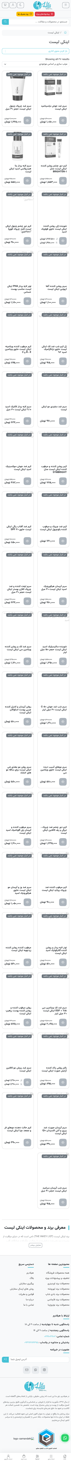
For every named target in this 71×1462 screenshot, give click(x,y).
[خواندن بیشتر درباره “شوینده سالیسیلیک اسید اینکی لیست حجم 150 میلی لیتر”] (63, 661)
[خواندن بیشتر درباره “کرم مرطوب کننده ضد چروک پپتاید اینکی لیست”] (63, 902)
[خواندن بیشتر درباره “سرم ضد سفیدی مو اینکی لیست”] (63, 421)
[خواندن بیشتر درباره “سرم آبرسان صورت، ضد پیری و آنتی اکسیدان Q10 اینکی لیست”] (63, 1142)
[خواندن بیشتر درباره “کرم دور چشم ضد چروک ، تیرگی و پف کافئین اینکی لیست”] (63, 842)
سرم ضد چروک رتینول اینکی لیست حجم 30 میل (18, 108)
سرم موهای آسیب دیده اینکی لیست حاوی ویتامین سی (53, 770)
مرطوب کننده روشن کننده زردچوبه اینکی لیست (18, 949)
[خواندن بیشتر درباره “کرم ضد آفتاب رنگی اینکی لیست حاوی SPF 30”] (27, 541)
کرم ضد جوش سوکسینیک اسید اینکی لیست (18, 468)
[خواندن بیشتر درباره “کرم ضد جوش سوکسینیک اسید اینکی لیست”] (27, 481)
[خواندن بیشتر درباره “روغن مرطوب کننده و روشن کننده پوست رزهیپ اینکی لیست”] (27, 1022)
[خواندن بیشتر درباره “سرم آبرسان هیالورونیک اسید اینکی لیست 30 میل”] (63, 601)
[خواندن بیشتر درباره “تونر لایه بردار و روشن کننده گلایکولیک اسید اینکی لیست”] (63, 962)
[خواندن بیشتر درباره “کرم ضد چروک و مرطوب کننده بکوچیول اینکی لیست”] (63, 541)
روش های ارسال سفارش (22, 1289)
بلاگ (32, 1278)
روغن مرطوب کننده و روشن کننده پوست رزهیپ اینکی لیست (18, 1010)
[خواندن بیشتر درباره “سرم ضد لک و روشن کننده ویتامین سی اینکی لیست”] (27, 661)
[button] (64, 1457)
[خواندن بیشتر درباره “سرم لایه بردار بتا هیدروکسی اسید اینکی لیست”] (27, 181)
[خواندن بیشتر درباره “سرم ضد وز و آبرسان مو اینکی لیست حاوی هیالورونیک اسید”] (27, 902)
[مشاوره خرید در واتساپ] (65, 1437)
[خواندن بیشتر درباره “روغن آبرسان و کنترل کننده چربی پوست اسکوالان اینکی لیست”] (27, 721)
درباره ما (30, 1300)
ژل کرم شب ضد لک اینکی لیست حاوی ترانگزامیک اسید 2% (54, 349)
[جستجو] (5, 22)
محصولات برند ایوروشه (58, 1289)
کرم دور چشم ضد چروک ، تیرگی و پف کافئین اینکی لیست (54, 830)
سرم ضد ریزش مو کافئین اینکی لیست (18, 1070)
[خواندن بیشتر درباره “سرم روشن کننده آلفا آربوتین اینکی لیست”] (63, 301)
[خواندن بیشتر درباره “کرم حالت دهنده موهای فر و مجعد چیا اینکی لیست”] (27, 1142)
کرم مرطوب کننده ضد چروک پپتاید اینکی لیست (54, 889)
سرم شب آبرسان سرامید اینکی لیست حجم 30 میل (54, 1190)
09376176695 (31, 1343)
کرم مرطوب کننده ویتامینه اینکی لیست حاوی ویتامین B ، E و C (18, 349)
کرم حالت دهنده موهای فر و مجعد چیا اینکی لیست (17, 1129)
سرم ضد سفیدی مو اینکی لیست (54, 408)
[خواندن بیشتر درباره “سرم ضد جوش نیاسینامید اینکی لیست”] (63, 120)
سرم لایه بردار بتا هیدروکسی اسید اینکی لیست (20, 169)
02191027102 (50, 1336)
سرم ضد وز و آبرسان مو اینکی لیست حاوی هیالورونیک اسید (19, 890)
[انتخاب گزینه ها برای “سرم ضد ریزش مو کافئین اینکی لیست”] (27, 1082)
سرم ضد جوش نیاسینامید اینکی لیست (54, 108)
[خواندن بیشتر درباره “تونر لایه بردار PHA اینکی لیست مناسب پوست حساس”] (27, 301)
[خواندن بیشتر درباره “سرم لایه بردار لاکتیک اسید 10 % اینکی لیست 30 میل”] (27, 421)
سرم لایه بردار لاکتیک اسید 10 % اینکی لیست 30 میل (18, 408)
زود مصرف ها (23, 14)
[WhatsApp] (35, 1370)
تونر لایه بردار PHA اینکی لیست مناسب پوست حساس (19, 289)
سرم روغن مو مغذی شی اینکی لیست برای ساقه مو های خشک (18, 770)
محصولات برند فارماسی (58, 1300)
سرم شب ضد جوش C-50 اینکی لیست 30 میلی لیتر (54, 709)
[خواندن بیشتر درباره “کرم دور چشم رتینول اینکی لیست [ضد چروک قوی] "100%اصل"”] (27, 241)
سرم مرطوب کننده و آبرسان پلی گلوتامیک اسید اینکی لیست (18, 830)
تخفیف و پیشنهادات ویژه (57, 1278)
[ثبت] (5, 1360)
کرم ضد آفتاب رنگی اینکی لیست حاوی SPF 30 (19, 528)
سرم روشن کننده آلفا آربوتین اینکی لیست (56, 288)
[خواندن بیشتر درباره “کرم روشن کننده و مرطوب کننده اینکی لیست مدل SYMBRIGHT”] (63, 481)
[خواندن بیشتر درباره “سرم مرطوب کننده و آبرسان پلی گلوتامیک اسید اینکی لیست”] (27, 842)
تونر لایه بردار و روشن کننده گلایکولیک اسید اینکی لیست (56, 950)
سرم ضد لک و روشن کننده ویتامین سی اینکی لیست (18, 648)
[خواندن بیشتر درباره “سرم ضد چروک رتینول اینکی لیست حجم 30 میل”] (27, 120)
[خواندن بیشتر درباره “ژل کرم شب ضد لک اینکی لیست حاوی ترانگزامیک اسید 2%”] (63, 361)
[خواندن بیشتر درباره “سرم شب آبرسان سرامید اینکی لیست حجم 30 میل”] (63, 1202)
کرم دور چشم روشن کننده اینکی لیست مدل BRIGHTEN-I (54, 169)
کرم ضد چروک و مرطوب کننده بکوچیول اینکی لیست (53, 528)
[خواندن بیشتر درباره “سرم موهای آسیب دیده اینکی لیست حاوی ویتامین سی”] (63, 782)
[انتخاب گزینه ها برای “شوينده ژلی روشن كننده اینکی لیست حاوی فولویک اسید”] (63, 241)
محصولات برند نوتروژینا (58, 1305)
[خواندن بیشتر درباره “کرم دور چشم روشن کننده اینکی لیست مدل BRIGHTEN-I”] (63, 181)
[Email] (27, 1370)
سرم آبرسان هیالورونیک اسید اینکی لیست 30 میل (54, 588)
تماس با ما (28, 1305)
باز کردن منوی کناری (57, 51)
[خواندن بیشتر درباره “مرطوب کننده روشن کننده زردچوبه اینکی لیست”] (27, 962)
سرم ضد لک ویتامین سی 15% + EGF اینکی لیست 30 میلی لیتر (54, 1010)
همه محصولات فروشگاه (57, 1273)
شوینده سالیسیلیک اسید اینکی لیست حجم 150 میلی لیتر (53, 649)
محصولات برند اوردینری (58, 1284)
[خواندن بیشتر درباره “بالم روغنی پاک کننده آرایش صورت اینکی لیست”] (63, 1082)
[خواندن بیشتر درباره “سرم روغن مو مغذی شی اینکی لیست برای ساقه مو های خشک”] (27, 782)
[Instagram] (44, 1370)
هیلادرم (30, 1273)
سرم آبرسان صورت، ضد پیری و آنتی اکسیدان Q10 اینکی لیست (54, 1130)
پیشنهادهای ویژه (43, 14)
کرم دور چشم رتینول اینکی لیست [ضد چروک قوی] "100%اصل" (18, 229)
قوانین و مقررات (26, 1294)
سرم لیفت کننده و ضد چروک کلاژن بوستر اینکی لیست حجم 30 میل (19, 589)
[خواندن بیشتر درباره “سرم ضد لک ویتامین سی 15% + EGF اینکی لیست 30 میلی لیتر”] (63, 1022)
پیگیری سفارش (26, 1284)
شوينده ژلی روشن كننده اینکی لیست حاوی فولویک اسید (54, 229)
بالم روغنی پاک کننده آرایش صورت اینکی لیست (54, 1070)
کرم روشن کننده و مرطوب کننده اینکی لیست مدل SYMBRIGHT (54, 469)
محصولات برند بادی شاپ (57, 1294)
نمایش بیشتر (35, 1245)
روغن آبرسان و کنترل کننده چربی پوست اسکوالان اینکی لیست (18, 710)
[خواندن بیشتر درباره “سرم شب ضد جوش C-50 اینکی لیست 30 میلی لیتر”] (63, 721)
